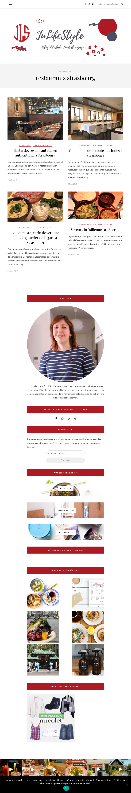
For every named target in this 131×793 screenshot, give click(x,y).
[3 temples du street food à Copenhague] (43, 627)
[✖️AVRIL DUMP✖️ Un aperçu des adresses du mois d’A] (76, 769)
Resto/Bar (25, 145)
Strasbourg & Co (42, 145)
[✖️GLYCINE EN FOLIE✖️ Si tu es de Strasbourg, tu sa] (120, 769)
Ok (66, 788)
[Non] (127, 784)
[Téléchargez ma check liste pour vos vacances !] (88, 594)
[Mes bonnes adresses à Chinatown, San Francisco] (43, 660)
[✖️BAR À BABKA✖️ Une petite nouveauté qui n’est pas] (55, 769)
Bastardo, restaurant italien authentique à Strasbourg (35, 152)
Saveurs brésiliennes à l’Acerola (95, 229)
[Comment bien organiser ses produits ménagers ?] (88, 660)
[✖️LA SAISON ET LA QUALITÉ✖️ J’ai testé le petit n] (98, 769)
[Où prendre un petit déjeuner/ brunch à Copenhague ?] (88, 627)
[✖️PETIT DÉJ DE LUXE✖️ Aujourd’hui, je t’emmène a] (33, 769)
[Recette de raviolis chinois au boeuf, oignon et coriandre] (43, 594)
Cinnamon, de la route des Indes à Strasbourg (95, 153)
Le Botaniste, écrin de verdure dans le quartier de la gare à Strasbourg (35, 237)
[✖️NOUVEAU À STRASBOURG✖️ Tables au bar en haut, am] (11, 769)
